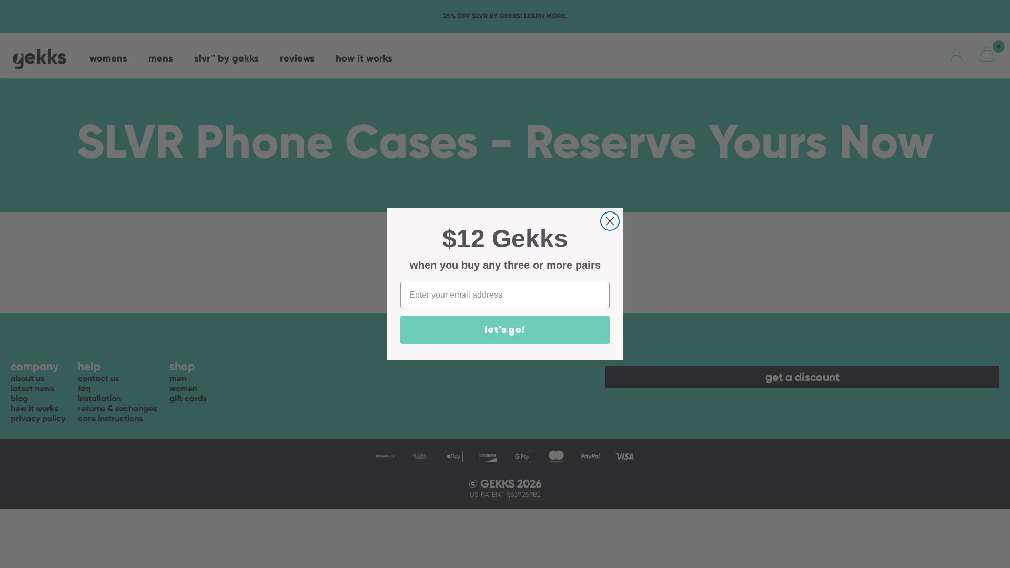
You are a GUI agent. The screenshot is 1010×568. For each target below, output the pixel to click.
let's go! (505, 329)
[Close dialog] (610, 221)
